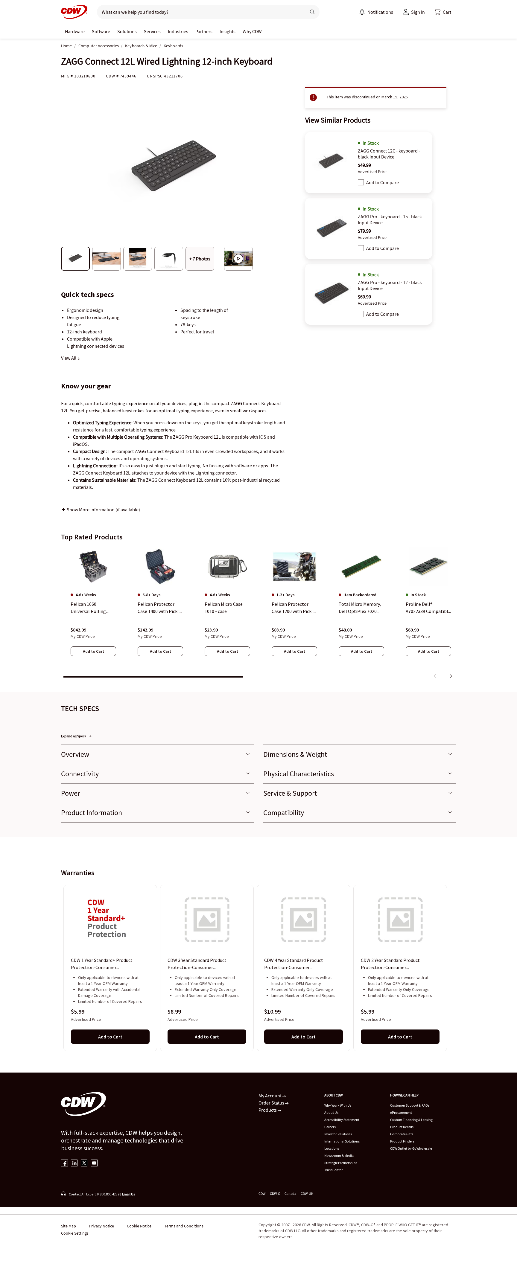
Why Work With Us (337, 1105)
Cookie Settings (75, 1233)
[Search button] (312, 12)
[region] (258, 614)
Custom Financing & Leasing (411, 1119)
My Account (270, 1096)
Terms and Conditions (183, 1226)
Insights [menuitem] (227, 31)
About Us (331, 1112)
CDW (261, 1193)
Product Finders (402, 1141)
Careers (330, 1127)
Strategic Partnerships (340, 1162)
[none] (74, 31)
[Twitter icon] (84, 1164)
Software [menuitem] (101, 31)
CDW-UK (307, 1193)
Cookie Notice (139, 1226)
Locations (331, 1148)
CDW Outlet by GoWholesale (411, 1148)
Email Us (128, 1194)
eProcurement (401, 1112)
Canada (290, 1193)
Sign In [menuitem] (418, 12)
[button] (443, 12)
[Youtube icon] (94, 1164)
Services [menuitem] (152, 31)
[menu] (376, 12)
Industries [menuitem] (178, 31)
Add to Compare (382, 182)
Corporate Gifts (401, 1134)
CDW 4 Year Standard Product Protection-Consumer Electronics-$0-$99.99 (293, 964)
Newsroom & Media (339, 1155)
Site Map (68, 1226)
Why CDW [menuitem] (252, 31)
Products (268, 1110)
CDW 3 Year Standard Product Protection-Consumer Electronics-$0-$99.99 (197, 964)
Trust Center (333, 1170)
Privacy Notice (101, 1226)
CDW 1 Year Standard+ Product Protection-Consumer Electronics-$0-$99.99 (102, 964)
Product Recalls (401, 1127)
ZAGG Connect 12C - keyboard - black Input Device (389, 154)
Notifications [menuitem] (380, 12)
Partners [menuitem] (203, 31)
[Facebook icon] (64, 1164)
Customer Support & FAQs (409, 1105)
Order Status (271, 1103)
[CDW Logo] (74, 12)
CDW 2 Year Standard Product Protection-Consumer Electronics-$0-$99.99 (390, 964)
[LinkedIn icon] (74, 1164)
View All (69, 358)
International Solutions (342, 1141)
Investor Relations (338, 1134)
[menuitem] (362, 12)
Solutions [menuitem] (127, 31)
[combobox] (199, 12)
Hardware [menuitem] (75, 31)
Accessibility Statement (341, 1119)
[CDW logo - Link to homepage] (74, 12)
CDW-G (275, 1193)
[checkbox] (361, 182)
